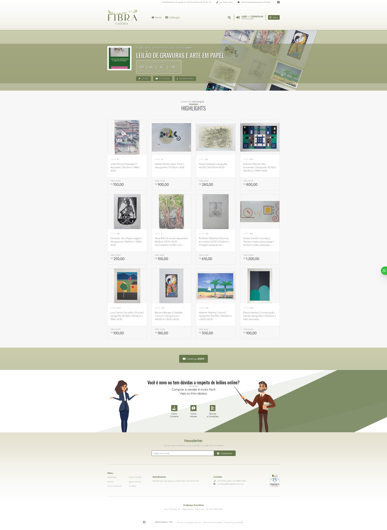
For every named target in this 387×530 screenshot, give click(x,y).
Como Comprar (114, 486)
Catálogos (174, 17)
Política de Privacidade (212, 522)
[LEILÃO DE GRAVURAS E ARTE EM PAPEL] (119, 58)
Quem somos (135, 481)
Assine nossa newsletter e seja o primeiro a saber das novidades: (193, 445)
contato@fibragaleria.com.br (255, 2)
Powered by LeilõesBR (233, 522)
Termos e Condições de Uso (189, 522)
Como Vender (135, 477)
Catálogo (164, 78)
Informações (186, 78)
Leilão (144, 78)
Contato (132, 486)
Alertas (110, 481)
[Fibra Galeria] (125, 17)
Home (158, 17)
